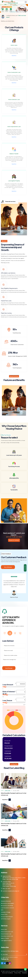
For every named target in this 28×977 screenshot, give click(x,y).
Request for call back (14, 540)
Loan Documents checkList (7, 907)
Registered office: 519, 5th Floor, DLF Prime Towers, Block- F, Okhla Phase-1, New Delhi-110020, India (14, 877)
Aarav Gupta (14, 597)
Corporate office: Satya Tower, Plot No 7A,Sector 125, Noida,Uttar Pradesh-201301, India (9, 884)
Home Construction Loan (14, 72)
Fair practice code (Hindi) (7, 905)
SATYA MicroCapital (5, 919)
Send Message (8, 668)
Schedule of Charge (5, 912)
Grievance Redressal (6, 901)
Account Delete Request (7, 916)
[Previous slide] (2, 8)
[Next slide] (26, 8)
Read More (14, 55)
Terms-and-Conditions (7, 972)
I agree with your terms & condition (10, 957)
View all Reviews (8, 567)
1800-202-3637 (6, 888)
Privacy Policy (4, 914)
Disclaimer (24, 972)
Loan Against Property (14, 180)
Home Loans (14, 45)
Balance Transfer (14, 153)
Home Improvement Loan (14, 126)
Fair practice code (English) (7, 903)
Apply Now (25, 568)
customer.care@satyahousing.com (11, 891)
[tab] (13, 11)
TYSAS (25, 971)
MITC (2, 910)
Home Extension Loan (14, 99)
